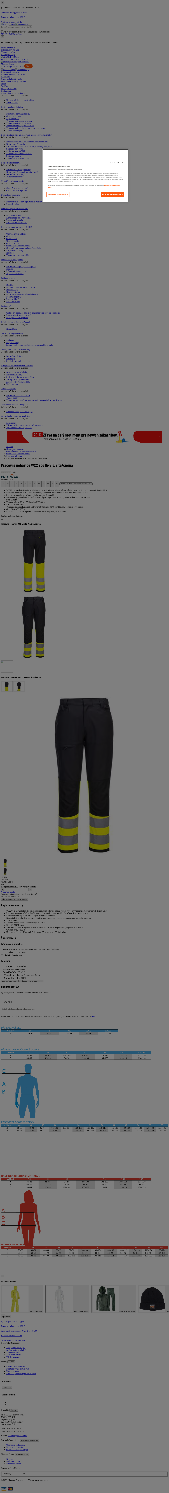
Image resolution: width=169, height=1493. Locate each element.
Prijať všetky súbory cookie (112, 194)
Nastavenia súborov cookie (58, 194)
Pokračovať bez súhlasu (118, 163)
